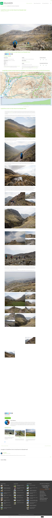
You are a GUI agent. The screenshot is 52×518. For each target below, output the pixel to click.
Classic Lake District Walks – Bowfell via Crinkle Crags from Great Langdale (34, 500)
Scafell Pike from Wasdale (24, 46)
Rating (5, 416)
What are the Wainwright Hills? (20, 497)
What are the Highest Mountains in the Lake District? (20, 500)
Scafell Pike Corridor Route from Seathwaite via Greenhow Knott (7, 488)
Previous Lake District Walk (4, 445)
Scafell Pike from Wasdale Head (7, 490)
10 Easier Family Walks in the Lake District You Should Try (30, 437)
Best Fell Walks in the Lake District (20, 437)
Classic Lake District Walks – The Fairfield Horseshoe (33, 503)
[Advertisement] (26, 18)
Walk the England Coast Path (43, 499)
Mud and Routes (31, 514)
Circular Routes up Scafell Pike (9, 435)
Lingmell (32, 138)
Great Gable (19, 138)
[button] (0, 0)
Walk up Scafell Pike (8, 3)
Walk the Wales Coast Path (43, 495)
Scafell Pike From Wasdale (6, 485)
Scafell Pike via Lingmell (6, 497)
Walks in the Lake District (30, 46)
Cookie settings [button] (38, 516)
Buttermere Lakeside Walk (32, 485)
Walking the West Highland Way (44, 498)
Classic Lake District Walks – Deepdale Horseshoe (33, 507)
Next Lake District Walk (48, 445)
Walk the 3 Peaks (42, 496)
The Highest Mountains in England (20, 502)
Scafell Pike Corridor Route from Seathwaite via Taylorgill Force (33, 505)
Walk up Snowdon (42, 491)
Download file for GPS (26, 106)
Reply (50, 456)
